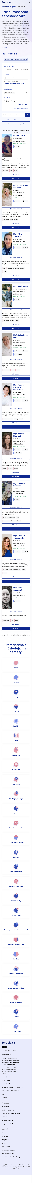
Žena (7, 101)
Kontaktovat (16, 178)
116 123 (14, 1071)
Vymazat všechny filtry (21, 108)
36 (23, 635)
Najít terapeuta (11, 7)
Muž (14, 101)
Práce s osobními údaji (8, 1150)
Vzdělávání (5, 1117)
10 (16, 635)
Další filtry (22, 104)
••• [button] (11, 635)
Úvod (3, 7)
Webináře (4, 1098)
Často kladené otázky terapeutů (11, 1113)
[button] (2, 635)
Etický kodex (5, 1140)
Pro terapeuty (6, 1106)
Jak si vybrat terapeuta (8, 1084)
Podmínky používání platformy (11, 1157)
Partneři (4, 1143)
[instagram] (5, 1047)
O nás (3, 1133)
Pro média (5, 1136)
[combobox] (16, 78)
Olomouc (17, 83)
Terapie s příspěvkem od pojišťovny (12, 1087)
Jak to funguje (6, 1080)
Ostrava (6, 83)
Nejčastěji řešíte (6, 1077)
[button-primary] (27, 115)
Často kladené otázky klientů (10, 1091)
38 (27, 635)
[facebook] (3, 1047)
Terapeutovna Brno (7, 1120)
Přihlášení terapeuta (8, 1110)
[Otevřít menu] (29, 2)
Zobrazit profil (16, 174)
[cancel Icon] (12, 59)
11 (18, 635)
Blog (3, 1094)
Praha (12, 83)
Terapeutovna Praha (8, 1124)
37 (25, 635)
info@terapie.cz (6, 1055)
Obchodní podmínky (8, 1153)
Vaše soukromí (6, 1146)
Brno (22, 83)
